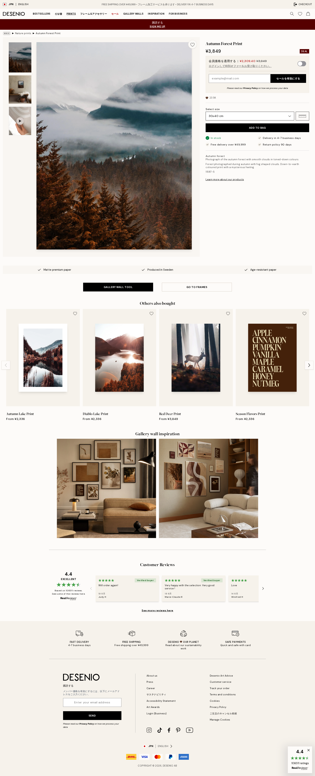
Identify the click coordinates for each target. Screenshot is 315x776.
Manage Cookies (220, 719)
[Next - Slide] (309, 365)
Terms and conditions (223, 694)
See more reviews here (157, 610)
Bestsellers (41, 13)
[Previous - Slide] (5, 365)
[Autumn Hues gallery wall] (106, 488)
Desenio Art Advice (221, 675)
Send (92, 715)
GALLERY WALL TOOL (118, 287)
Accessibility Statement (161, 700)
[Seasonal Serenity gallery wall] (208, 488)
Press (150, 681)
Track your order (220, 688)
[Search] (292, 14)
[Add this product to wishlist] (192, 44)
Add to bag (257, 127)
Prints (71, 13)
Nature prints (23, 33)
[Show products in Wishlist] (300, 13)
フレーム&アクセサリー (93, 13)
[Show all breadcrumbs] (7, 33)
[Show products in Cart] (308, 13)
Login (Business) (157, 713)
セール (115, 13)
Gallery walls (133, 13)
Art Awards (153, 707)
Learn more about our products (225, 179)
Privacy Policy (250, 88)
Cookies (215, 700)
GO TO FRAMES (196, 287)
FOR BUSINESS (178, 13)
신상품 (58, 13)
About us (152, 675)
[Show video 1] (20, 121)
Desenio (168, 765)
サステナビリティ (156, 694)
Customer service (221, 681)
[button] (302, 116)
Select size (213, 109)
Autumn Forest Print (48, 33)
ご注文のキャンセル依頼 (223, 713)
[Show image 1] (20, 57)
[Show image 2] (20, 89)
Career (151, 688)
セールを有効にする (288, 78)
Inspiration (156, 13)
